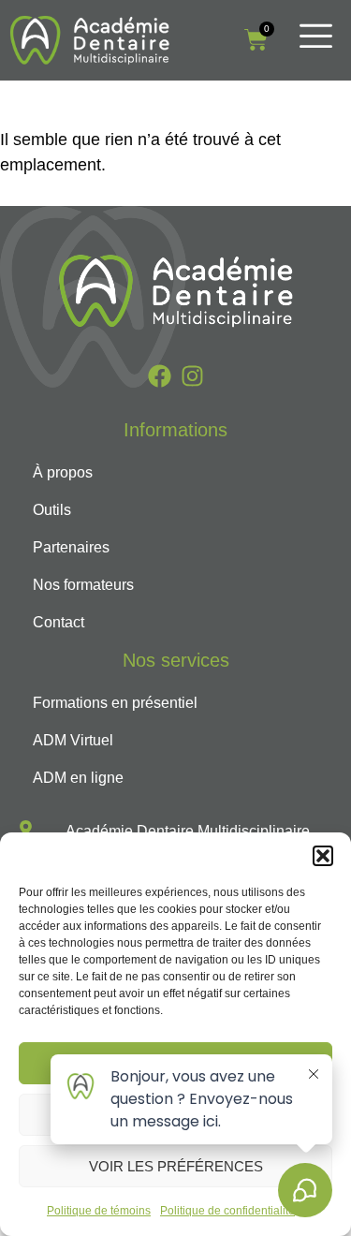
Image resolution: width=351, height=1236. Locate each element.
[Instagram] (192, 376)
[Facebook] (159, 376)
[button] (323, 855)
